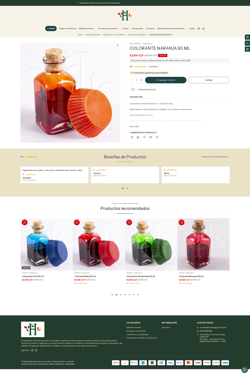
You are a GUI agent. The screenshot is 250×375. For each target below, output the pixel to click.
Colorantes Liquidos (137, 35)
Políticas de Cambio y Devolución (142, 338)
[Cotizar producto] (68, 241)
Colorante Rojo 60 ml (85, 276)
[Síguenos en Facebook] (203, 28)
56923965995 (206, 331)
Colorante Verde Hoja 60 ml (141, 276)
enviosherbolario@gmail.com (213, 327)
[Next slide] (227, 188)
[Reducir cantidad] (132, 80)
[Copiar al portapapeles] (157, 137)
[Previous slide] (23, 188)
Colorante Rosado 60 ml (191, 276)
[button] (51, 28)
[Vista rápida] (68, 247)
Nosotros (166, 327)
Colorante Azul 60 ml (33, 276)
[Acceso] (247, 49)
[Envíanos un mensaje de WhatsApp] (244, 369)
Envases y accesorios (136, 331)
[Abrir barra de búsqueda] (247, 43)
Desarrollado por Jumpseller (62, 364)
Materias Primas (93, 35)
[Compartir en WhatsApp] (138, 137)
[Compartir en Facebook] (132, 137)
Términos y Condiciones (138, 334)
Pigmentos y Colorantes (114, 35)
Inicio (80, 35)
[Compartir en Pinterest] (144, 137)
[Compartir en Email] (151, 137)
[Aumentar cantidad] (141, 80)
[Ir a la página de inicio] (125, 15)
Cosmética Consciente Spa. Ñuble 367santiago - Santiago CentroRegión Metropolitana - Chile (213, 338)
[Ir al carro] (247, 37)
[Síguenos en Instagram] (198, 28)
